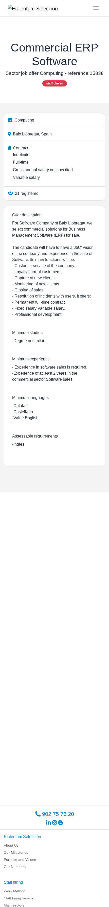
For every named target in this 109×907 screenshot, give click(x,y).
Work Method (14, 891)
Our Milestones (16, 852)
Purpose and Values (20, 860)
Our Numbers (15, 867)
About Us (11, 845)
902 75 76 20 (57, 814)
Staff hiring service (18, 898)
